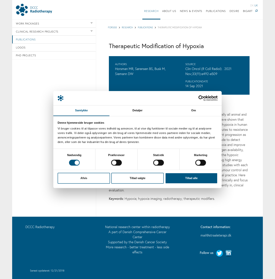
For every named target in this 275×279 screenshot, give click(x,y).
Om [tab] (193, 110)
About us (169, 11)
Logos (21, 47)
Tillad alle (191, 178)
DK (252, 5)
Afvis (83, 178)
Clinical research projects (37, 31)
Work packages (27, 23)
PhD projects (26, 55)
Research (151, 11)
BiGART (248, 11)
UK (256, 5)
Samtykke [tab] (81, 110)
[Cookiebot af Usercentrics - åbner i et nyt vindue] (201, 98)
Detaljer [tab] (137, 110)
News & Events (191, 11)
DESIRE (234, 11)
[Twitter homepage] (219, 252)
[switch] (116, 163)
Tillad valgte (137, 178)
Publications (216, 11)
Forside (112, 27)
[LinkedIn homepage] (228, 252)
